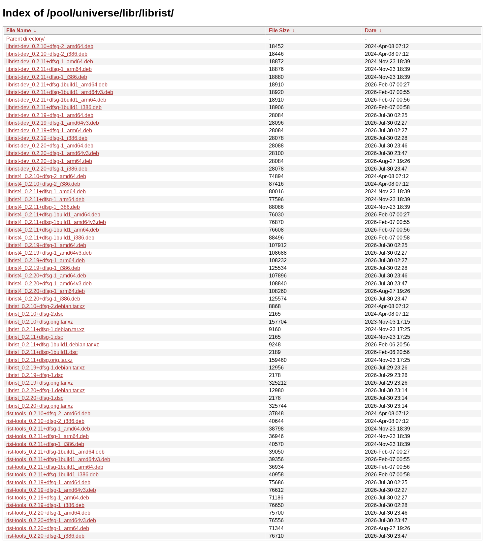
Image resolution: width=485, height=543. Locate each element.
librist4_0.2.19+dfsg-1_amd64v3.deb (49, 253)
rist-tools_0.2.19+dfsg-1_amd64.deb (48, 482)
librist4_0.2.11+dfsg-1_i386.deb (43, 207)
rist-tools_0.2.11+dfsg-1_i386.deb (45, 444)
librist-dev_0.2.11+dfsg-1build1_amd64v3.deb (59, 92)
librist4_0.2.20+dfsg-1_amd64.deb (46, 275)
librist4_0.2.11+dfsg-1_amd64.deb (46, 191)
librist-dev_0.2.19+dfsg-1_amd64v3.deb (52, 123)
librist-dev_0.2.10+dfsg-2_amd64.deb (49, 46)
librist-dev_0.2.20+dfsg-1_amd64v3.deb (52, 153)
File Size (279, 30)
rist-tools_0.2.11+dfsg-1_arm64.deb (47, 436)
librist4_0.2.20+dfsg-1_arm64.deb (45, 291)
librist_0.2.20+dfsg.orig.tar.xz (39, 406)
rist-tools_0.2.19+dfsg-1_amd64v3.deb (51, 490)
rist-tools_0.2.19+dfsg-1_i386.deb (45, 505)
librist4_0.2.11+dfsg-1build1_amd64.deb (53, 214)
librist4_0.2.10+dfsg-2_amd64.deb (46, 176)
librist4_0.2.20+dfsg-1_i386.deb (43, 299)
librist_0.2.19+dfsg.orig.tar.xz (39, 383)
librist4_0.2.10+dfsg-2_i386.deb (43, 184)
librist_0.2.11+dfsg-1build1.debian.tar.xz (52, 344)
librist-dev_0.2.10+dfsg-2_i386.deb (46, 54)
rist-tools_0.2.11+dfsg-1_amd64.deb (48, 428)
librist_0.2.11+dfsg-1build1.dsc (42, 352)
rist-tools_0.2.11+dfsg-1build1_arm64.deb (54, 467)
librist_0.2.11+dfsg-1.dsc (34, 337)
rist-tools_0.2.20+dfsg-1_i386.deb (45, 536)
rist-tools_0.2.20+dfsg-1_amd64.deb (48, 513)
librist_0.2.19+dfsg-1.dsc (34, 375)
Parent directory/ (25, 39)
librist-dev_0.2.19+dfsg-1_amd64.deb (49, 115)
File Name (18, 30)
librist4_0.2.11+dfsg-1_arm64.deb (45, 199)
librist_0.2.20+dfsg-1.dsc (34, 398)
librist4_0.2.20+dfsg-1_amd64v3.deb (49, 283)
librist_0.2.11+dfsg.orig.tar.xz (39, 360)
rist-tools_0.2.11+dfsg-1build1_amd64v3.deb (58, 459)
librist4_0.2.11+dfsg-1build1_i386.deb (50, 237)
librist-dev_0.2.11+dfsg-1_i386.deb (46, 77)
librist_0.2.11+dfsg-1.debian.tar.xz (45, 329)
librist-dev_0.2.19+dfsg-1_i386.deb (46, 138)
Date (370, 30)
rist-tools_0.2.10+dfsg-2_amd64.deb (48, 413)
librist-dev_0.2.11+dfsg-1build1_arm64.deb (56, 100)
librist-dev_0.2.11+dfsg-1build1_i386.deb (54, 107)
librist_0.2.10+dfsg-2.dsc (34, 314)
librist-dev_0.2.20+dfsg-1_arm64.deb (49, 161)
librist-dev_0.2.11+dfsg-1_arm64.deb (49, 69)
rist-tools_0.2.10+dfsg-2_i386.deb (45, 421)
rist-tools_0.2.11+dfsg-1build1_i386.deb (52, 474)
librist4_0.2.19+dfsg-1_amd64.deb (46, 245)
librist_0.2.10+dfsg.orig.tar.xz (39, 322)
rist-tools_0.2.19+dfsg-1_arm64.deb (47, 497)
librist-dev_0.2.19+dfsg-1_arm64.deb (49, 130)
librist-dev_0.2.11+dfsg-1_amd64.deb (49, 61)
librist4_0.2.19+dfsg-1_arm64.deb (45, 260)
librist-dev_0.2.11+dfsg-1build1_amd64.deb (57, 84)
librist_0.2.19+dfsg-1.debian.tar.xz (45, 367)
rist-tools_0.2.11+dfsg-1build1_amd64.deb (55, 452)
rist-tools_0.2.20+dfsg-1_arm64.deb (47, 528)
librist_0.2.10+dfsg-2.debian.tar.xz (45, 306)
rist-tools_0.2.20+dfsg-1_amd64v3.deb (51, 520)
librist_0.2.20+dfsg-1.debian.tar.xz (45, 390)
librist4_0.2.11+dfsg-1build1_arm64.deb (52, 230)
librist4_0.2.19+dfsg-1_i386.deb (43, 268)
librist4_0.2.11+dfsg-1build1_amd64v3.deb (56, 222)
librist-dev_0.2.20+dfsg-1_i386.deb (46, 169)
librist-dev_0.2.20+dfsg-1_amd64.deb (49, 145)
